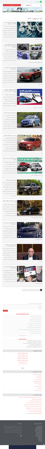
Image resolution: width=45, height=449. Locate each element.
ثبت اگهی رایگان (11, 5)
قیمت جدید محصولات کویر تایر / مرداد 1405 (34, 342)
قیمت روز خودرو (39, 426)
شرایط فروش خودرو (39, 432)
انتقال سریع (5, 310)
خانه (41, 15)
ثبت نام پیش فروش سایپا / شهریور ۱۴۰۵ (35, 331)
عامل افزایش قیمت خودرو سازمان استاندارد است (10, 245)
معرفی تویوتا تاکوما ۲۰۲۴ (11, 180)
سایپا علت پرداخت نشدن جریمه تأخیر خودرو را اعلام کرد (33, 408)
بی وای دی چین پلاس (38, 379)
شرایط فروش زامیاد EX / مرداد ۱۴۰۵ (36, 333)
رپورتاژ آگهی (40, 438)
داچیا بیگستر (39, 388)
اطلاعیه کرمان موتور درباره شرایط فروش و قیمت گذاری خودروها (10, 45)
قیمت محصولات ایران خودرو (22, 353)
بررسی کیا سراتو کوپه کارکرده (10, 135)
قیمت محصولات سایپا (22, 355)
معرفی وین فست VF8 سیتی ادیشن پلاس (10, 68)
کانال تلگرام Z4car (39, 428)
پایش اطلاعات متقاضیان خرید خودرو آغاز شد (10, 267)
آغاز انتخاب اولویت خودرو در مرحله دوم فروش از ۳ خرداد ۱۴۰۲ (10, 91)
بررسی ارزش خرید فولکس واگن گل (9, 201)
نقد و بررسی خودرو (39, 433)
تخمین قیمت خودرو (39, 427)
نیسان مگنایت (39, 377)
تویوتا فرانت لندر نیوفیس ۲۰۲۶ (36, 374)
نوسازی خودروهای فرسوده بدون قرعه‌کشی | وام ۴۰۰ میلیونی (32, 404)
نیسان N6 (40, 384)
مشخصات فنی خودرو (38, 431)
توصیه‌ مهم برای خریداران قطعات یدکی (34, 344)
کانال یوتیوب (40, 437)
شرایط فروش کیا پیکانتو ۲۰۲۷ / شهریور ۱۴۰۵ (34, 323)
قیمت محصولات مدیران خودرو (22, 360)
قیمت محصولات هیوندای (22, 364)
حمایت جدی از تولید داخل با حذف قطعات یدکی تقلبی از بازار (31, 343)
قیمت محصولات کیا (22, 362)
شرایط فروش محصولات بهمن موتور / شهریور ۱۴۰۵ (34, 327)
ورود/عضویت (40, 439)
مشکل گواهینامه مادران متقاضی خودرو (9, 158)
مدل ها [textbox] (40, 308)
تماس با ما (40, 441)
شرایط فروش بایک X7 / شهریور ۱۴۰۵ (36, 321)
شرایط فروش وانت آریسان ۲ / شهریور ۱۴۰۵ (35, 325)
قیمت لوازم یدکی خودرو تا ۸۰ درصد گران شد (34, 345)
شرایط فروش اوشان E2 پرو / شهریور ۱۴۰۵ (35, 319)
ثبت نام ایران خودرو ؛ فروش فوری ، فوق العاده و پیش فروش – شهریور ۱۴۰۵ (30, 329)
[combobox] (22, 306)
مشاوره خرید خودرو (39, 435)
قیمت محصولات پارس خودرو (22, 356)
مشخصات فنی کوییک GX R (10, 113)
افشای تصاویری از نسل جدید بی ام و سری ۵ (9, 223)
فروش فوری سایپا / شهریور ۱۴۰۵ (36, 317)
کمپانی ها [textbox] (40, 306)
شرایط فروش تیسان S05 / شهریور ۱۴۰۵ (35, 316)
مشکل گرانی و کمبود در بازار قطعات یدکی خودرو (10, 22)
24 (25, 290)
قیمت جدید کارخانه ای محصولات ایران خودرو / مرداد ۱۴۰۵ (33, 406)
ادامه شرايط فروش (23, 335)
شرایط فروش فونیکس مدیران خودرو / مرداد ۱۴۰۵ (34, 409)
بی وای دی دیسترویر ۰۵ (38, 390)
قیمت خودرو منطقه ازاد (38, 430)
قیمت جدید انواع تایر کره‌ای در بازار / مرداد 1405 (33, 347)
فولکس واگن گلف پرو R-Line (37, 381)
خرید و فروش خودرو (38, 436)
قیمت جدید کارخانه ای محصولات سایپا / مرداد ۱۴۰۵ (34, 402)
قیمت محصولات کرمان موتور (23, 358)
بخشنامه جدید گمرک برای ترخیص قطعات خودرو (33, 340)
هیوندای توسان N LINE (38, 383)
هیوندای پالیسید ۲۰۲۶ (38, 386)
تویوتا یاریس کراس (38, 376)
